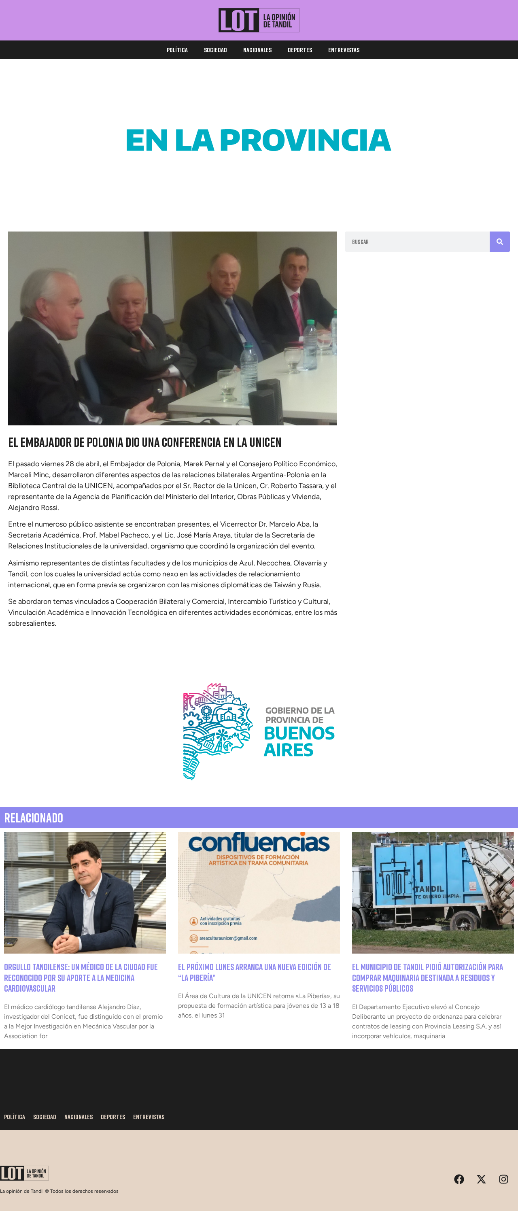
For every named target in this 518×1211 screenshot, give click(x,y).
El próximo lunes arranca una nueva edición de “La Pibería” (254, 972)
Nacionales (257, 50)
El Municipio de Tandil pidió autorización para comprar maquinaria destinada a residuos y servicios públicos (427, 977)
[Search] (500, 242)
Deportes (300, 50)
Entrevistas (343, 50)
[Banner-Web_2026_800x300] (259, 790)
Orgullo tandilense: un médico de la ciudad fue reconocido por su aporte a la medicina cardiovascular (81, 977)
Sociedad (215, 50)
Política (177, 50)
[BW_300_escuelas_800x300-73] (259, 198)
